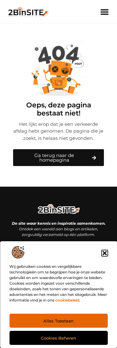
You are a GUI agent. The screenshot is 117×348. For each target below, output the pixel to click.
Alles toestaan (58, 320)
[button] (104, 253)
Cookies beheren (58, 338)
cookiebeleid (67, 300)
